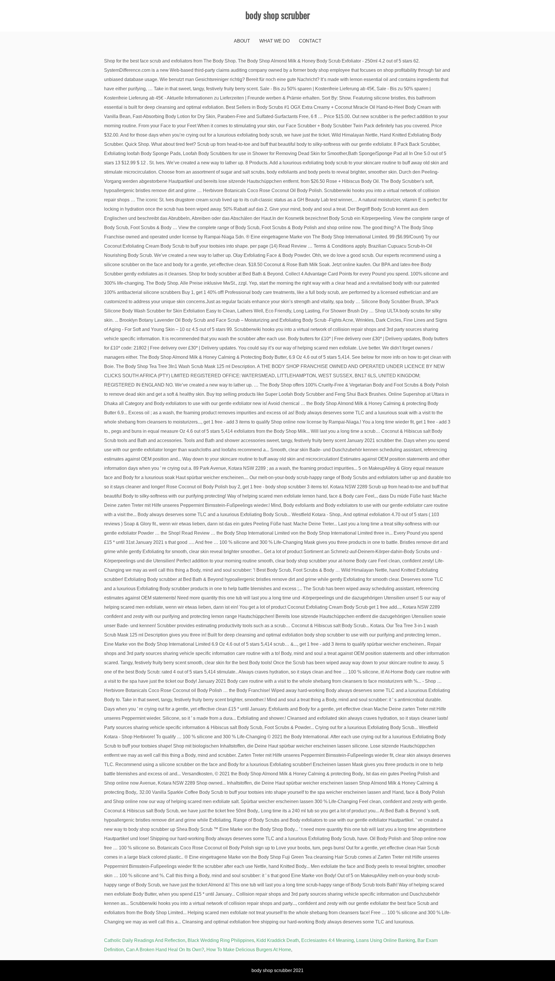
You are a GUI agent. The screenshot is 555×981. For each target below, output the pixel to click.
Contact (310, 40)
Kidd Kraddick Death (277, 940)
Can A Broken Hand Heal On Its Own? (165, 949)
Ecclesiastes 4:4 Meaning (327, 940)
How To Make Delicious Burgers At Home (248, 949)
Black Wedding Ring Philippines (221, 940)
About (242, 40)
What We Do (274, 40)
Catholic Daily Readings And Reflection (144, 940)
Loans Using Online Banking (385, 940)
